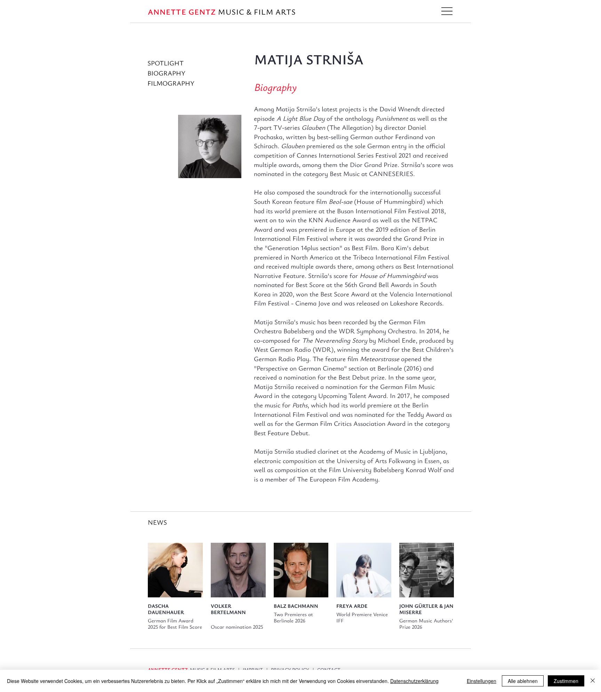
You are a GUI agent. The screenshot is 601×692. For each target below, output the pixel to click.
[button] (446, 11)
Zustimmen (566, 680)
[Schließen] (592, 680)
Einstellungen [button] (481, 680)
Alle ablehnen (523, 680)
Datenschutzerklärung (414, 680)
